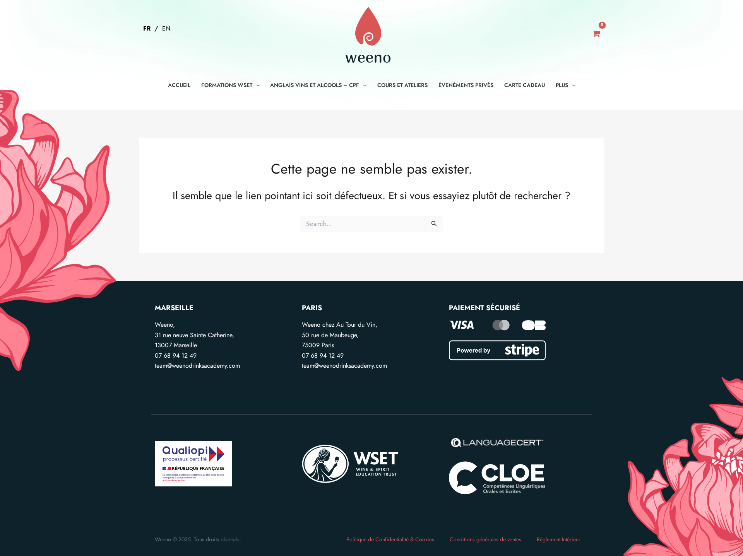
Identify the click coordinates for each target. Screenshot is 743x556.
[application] (255, 85)
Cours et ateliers (402, 85)
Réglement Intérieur (558, 539)
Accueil (179, 85)
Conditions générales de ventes (485, 539)
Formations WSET (226, 85)
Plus (562, 85)
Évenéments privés (465, 85)
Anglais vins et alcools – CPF (314, 85)
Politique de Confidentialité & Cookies (390, 539)
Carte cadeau (524, 85)
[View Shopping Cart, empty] (596, 34)
